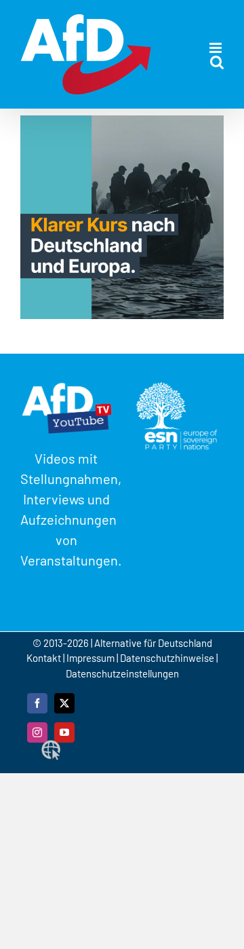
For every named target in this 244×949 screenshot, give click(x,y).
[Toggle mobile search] (217, 62)
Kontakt (44, 658)
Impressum (90, 658)
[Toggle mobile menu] (216, 48)
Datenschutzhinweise (167, 658)
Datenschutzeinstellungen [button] (122, 673)
